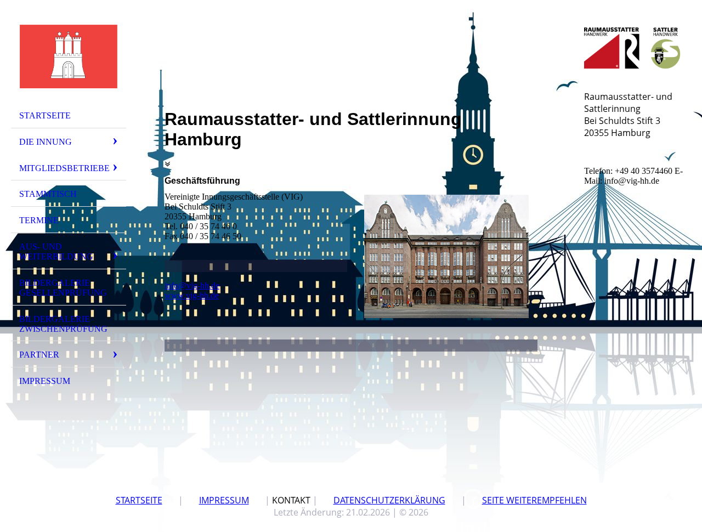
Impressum (44, 381)
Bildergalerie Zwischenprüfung (63, 323)
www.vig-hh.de (192, 295)
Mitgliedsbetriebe (64, 168)
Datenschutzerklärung (389, 500)
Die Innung (45, 141)
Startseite (45, 115)
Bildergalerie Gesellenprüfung (63, 287)
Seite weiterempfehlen (534, 500)
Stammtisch (48, 194)
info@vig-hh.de (192, 285)
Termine (39, 220)
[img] (68, 56)
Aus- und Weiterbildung (56, 251)
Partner (39, 354)
